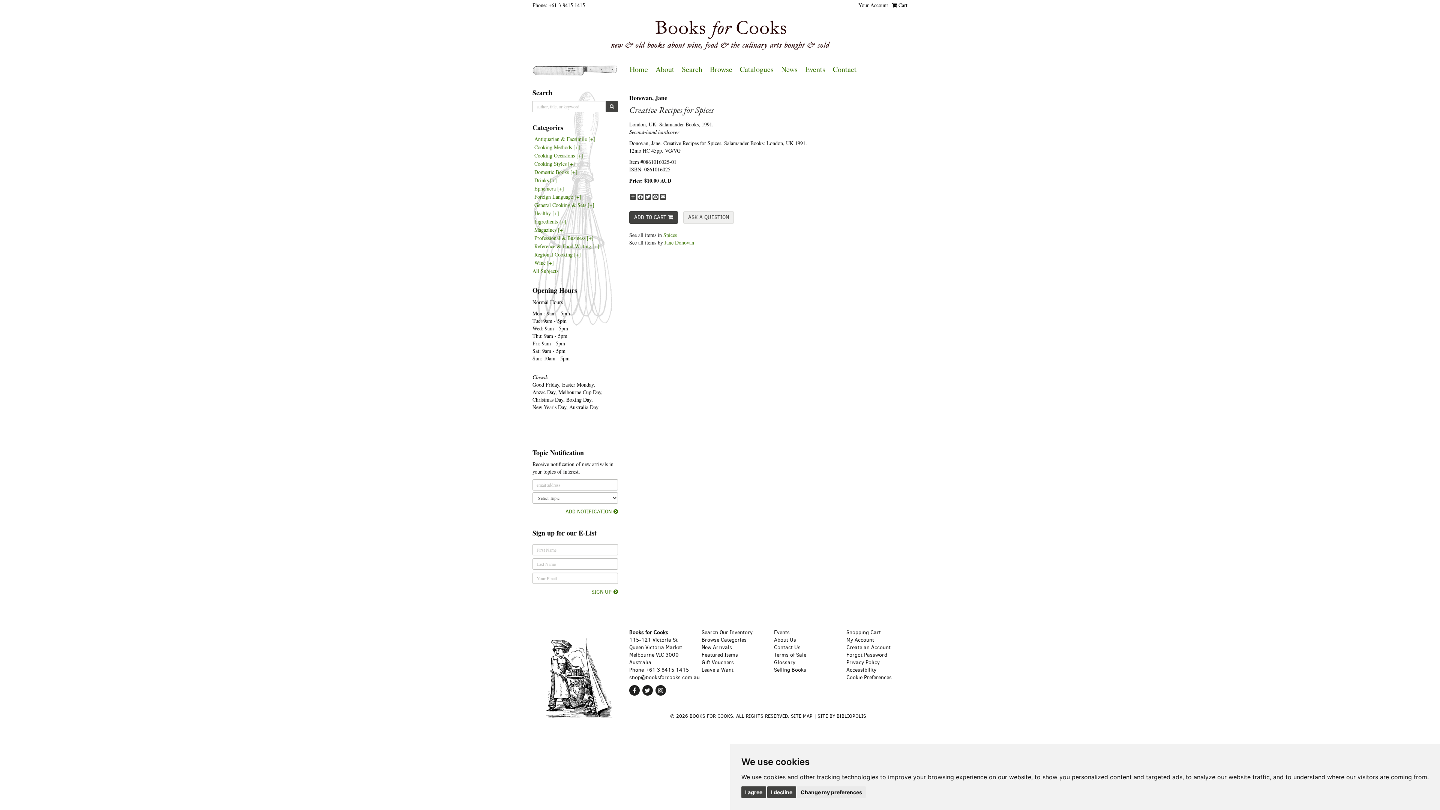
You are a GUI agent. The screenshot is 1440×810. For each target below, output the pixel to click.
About (665, 69)
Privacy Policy (863, 662)
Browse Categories (724, 640)
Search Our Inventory (727, 632)
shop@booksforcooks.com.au (664, 677)
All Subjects (545, 270)
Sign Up (601, 592)
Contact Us (787, 647)
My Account (860, 640)
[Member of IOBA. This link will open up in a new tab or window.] (723, 732)
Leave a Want (718, 670)
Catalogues (757, 69)
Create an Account (868, 647)
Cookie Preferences (869, 677)
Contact (844, 69)
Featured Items (720, 654)
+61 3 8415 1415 (567, 5)
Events (815, 69)
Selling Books (790, 670)
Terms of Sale (790, 654)
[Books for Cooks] (720, 35)
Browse (721, 69)
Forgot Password (866, 654)
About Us (785, 640)
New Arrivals (717, 647)
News (789, 69)
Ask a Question (708, 217)
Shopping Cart (863, 632)
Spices (670, 234)
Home (639, 69)
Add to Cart (650, 217)
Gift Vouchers (718, 662)
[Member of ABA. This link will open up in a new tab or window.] (813, 732)
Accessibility (861, 670)
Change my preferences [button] (831, 792)
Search (692, 69)
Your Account (873, 5)
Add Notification (589, 511)
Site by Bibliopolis (842, 716)
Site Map (802, 716)
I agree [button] (753, 792)
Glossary (784, 662)
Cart (902, 5)
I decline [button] (781, 792)
